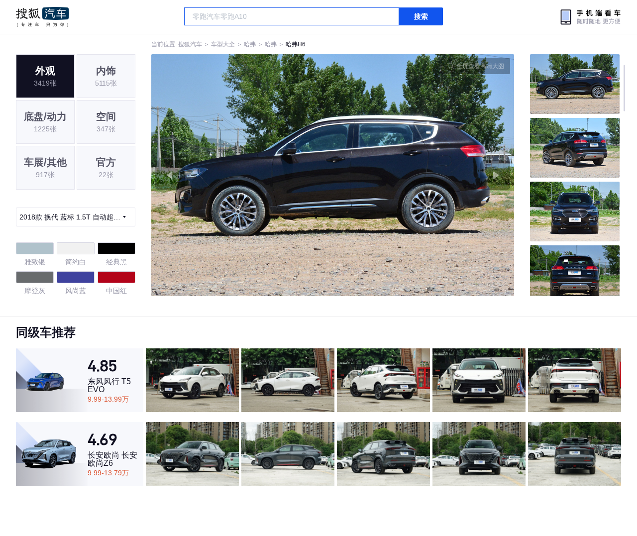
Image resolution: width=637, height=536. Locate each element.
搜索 (421, 16)
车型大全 (223, 44)
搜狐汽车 (42, 17)
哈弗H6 (296, 44)
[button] (242, 175)
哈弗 (250, 44)
